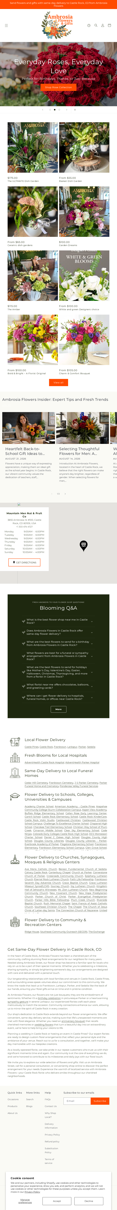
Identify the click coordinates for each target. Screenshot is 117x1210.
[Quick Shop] (89, 25)
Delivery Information (51, 1126)
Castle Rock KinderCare (93, 816)
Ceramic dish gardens (20, 245)
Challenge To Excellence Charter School (66, 823)
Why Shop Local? (50, 1115)
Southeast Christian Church (51, 906)
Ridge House (32, 931)
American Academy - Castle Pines (75, 806)
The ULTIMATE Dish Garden (23, 181)
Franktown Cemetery (61, 782)
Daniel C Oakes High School (61, 837)
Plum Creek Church (83, 899)
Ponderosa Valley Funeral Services (79, 786)
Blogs (29, 1106)
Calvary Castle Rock (36, 872)
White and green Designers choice (79, 309)
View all (59, 382)
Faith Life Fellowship (82, 879)
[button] (6, 25)
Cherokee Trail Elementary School (52, 827)
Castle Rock (46, 746)
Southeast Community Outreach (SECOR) (63, 931)
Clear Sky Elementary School (81, 830)
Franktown (60, 746)
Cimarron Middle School (47, 830)
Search (30, 1099)
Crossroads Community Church (65, 875)
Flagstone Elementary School (77, 844)
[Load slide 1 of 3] (50, 109)
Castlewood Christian (68, 820)
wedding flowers (43, 1024)
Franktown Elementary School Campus (61, 847)
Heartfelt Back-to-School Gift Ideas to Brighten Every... (23, 451)
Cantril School (33, 816)
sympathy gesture (18, 1001)
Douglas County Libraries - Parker (86, 840)
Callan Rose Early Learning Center (86, 813)
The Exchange (97, 931)
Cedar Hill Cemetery (36, 782)
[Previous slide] (42, 109)
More (58, 709)
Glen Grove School (96, 847)
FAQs (48, 1099)
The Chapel (75, 906)
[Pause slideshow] (74, 109)
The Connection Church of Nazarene (77, 910)
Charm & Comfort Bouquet (74, 373)
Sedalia (91, 746)
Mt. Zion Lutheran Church (73, 889)
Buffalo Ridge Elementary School (44, 813)
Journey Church (60, 886)
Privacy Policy (32, 1191)
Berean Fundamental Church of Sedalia (83, 869)
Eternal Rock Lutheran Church (51, 879)
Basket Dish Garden (70, 181)
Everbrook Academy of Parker (42, 844)
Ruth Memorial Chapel (57, 903)
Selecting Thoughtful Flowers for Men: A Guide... (79, 451)
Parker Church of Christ (50, 896)
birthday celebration (49, 998)
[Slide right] (65, 493)
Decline (89, 1201)
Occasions (13, 1099)
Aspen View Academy (94, 809)
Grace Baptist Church (74, 882)
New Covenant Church (63, 893)
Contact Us (51, 1106)
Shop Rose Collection (58, 87)
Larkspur (72, 746)
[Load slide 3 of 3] (59, 109)
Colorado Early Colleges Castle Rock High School (60, 833)
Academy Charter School (39, 806)
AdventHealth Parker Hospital (82, 762)
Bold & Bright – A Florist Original (27, 373)
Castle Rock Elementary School (60, 816)
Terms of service (49, 1161)
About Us (13, 1113)
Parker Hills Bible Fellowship (52, 899)
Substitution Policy (51, 1150)
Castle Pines (32, 746)
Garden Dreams (68, 245)
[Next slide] (66, 109)
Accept (57, 1201)
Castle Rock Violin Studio (40, 820)
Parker (82, 746)
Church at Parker (82, 872)
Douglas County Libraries (49, 840)
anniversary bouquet (73, 1021)
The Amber (14, 309)
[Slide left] (51, 493)
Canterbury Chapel (60, 872)
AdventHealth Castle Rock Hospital (44, 762)
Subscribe (100, 1101)
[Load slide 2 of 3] (54, 109)
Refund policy (52, 1141)
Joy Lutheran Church (83, 886)
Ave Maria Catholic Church (41, 869)
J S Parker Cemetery (86, 782)
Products (12, 1106)
